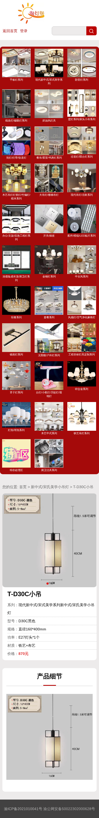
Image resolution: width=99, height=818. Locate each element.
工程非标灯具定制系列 (81, 354)
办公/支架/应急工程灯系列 (16, 237)
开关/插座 (49, 235)
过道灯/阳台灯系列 (82, 156)
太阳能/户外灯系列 (49, 355)
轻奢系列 (16, 317)
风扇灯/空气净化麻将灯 (81, 317)
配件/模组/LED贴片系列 (82, 235)
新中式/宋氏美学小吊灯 (50, 487)
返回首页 (10, 31)
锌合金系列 (81, 389)
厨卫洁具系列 (49, 470)
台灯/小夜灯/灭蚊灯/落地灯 (49, 394)
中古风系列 (81, 276)
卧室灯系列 (81, 79)
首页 (23, 487)
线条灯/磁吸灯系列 (16, 120)
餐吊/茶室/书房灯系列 (49, 157)
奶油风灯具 (49, 120)
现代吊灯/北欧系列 (82, 194)
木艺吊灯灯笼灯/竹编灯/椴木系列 (16, 196)
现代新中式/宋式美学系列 (49, 81)
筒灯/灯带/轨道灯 (16, 157)
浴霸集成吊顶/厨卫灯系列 (16, 278)
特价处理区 (16, 470)
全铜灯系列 (49, 276)
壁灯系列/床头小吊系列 (81, 119)
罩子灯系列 (16, 392)
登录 (23, 31)
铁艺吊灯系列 (81, 433)
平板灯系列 (16, 79)
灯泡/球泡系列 (16, 430)
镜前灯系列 (16, 354)
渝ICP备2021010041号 (23, 809)
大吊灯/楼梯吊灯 (49, 194)
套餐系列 (49, 317)
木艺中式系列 (49, 433)
